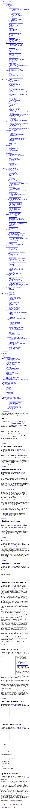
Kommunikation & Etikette (15, 197)
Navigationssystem (13, 249)
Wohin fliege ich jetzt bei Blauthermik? (17, 93)
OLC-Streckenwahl (13, 227)
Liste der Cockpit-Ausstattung (15, 172)
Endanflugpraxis (12, 272)
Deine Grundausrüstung (11, 20)
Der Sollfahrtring (12, 125)
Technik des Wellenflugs (14, 101)
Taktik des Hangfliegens (14, 323)
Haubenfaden (12, 106)
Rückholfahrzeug (13, 26)
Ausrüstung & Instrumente (12, 103)
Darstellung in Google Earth (15, 404)
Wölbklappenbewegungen (15, 185)
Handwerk (8, 253)
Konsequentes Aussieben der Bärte (16, 235)
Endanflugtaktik (12, 99)
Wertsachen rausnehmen (14, 61)
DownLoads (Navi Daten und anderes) (12, 398)
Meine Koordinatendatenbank (15, 402)
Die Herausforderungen (14, 302)
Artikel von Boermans (16, 793)
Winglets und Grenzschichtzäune (16, 210)
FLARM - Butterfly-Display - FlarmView (18, 120)
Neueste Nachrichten (8, 355)
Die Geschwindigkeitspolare (15, 124)
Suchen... (6, 353)
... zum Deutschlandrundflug (9, 168)
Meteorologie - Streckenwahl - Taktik (14, 214)
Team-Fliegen (12, 195)
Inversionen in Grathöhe (14, 307)
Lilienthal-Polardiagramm (22, 665)
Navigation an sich (13, 147)
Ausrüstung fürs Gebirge (11, 310)
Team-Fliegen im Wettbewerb (15, 280)
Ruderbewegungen (13, 98)
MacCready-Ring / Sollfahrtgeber (16, 116)
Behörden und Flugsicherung (12, 377)
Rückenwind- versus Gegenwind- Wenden (18, 284)
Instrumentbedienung (13, 75)
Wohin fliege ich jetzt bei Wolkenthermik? (18, 91)
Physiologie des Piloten (14, 8)
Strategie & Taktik (10, 274)
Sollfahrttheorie (12, 200)
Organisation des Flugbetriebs (15, 45)
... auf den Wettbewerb (8, 245)
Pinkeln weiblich (12, 30)
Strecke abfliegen (13, 152)
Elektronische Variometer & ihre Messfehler (18, 114)
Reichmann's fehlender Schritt (15, 202)
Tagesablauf (11, 275)
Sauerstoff (11, 303)
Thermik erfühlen (13, 83)
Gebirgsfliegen (9, 393)
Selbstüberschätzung (16, 19)
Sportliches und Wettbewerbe (12, 368)
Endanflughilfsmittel (13, 119)
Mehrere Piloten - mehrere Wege (16, 237)
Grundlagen (8, 387)
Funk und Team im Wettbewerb (16, 268)
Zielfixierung (14, 18)
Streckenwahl (9, 153)
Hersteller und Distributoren (12, 369)
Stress (13, 16)
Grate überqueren (13, 326)
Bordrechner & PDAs (14, 174)
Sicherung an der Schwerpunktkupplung (18, 312)
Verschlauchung (12, 118)
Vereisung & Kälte (13, 304)
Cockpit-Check (12, 71)
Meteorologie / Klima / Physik (12, 373)
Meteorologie (12, 76)
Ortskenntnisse (12, 299)
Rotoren (10, 144)
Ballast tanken (12, 179)
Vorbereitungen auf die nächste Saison (14, 70)
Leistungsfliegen (9, 392)
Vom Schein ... (6, 3)
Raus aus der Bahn (13, 60)
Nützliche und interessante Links (10, 358)
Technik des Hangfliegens (14, 100)
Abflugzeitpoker (12, 278)
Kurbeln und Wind (13, 192)
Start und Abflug (12, 265)
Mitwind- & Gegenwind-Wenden (16, 219)
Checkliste (11, 55)
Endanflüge (11, 165)
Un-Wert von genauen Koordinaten (16, 401)
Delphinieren (12, 187)
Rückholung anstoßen (14, 68)
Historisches (9, 367)
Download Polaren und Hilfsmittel (13, 409)
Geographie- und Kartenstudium (16, 78)
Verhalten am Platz (13, 40)
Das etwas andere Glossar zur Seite (11, 397)
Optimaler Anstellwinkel (14, 209)
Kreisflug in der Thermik (14, 84)
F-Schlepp (11, 35)
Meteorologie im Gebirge (14, 297)
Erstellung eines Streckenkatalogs (16, 155)
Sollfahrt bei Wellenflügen (14, 336)
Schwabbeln (11, 243)
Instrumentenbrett (13, 173)
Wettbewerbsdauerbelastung (15, 290)
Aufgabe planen (12, 51)
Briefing (11, 320)
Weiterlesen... (3, 443)
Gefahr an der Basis (13, 193)
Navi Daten (8, 399)
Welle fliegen (12, 333)
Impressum (5, 351)
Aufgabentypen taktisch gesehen (16, 277)
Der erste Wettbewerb (13, 254)
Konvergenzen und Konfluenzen (16, 218)
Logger (10, 250)
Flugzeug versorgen (13, 64)
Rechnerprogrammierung (14, 232)
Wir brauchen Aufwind (14, 133)
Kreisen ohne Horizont (14, 349)
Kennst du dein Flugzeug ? (15, 33)
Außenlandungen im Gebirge (15, 331)
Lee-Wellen (11, 141)
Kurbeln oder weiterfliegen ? (15, 182)
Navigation (8, 145)
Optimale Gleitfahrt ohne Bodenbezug (17, 126)
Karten (10, 149)
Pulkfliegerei (12, 270)
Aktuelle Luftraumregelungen (12, 365)
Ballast (10, 50)
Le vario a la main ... (13, 96)
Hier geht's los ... (10, 4)
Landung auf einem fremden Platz (16, 59)
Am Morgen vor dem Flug (15, 46)
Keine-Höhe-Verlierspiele (14, 159)
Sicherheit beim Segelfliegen (9, 383)
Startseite (3, 415)
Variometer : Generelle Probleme (16, 115)
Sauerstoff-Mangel (16, 11)
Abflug (10, 288)
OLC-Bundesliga (13, 228)
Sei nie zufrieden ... (13, 86)
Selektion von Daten (13, 403)
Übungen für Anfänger (11, 157)
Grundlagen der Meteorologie (15, 131)
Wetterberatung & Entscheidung (16, 44)
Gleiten (10, 90)
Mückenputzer (12, 178)
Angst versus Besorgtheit (17, 15)
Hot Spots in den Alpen (14, 308)
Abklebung (11, 54)
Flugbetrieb (8, 31)
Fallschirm (11, 105)
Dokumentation (12, 267)
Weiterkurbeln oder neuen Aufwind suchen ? (19, 183)
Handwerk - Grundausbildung (12, 80)
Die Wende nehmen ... (14, 283)
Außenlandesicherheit (13, 58)
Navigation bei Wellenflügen (15, 334)
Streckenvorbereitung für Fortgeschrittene (18, 230)
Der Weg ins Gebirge (10, 294)
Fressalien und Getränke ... (15, 49)
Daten (10, 74)
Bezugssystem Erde (13, 148)
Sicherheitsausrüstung (13, 25)
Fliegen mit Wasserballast (14, 188)
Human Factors (9, 5)
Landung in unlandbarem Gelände (16, 329)
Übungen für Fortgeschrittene (12, 234)
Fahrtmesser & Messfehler (14, 108)
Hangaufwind (12, 140)
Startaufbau (11, 264)
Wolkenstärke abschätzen (14, 162)
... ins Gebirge (6, 293)
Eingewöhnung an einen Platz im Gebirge (18, 338)
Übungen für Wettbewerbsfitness (13, 287)
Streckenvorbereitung (13, 150)
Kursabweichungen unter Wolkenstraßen (18, 222)
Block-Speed (12, 205)
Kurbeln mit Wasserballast (14, 189)
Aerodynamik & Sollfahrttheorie (13, 121)
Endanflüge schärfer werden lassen (16, 244)
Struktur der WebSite (8, 1)
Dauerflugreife (12, 160)
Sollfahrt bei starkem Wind (15, 207)
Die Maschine (12, 104)
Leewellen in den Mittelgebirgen (13, 376)
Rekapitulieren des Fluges (14, 66)
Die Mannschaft (12, 257)
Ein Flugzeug (12, 21)
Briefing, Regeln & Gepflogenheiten (17, 258)
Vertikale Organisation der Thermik (16, 138)
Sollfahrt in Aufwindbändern (15, 203)
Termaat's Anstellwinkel (6, 744)
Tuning (10, 73)
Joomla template (4, 807)
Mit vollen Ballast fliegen (14, 240)
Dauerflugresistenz (16, 13)
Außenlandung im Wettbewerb (15, 273)
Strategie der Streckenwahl (15, 154)
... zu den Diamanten (7, 79)
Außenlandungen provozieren (15, 167)
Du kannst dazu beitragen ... (15, 406)
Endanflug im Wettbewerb (15, 279)
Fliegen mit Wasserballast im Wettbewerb (18, 282)
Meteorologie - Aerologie (11, 130)
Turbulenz (11, 305)
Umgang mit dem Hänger (14, 39)
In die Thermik (12, 81)
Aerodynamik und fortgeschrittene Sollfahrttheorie (17, 199)
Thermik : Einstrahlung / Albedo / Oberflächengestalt (16, 135)
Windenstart (11, 36)
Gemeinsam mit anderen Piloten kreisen (17, 89)
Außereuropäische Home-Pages (13, 362)
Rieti (6, 515)
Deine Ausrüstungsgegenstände (16, 23)
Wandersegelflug (7, 357)
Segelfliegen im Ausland (8, 384)
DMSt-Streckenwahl (13, 225)
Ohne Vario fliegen (13, 242)
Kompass (11, 110)
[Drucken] (14, 423)
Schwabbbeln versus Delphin (15, 204)
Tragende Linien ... (13, 217)
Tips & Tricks (9, 378)
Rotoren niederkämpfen (14, 348)
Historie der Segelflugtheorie (9, 382)
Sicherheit (8, 394)
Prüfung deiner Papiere (14, 56)
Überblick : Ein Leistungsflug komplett (14, 43)
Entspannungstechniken (14, 198)
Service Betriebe (9, 363)
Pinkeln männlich (13, 29)
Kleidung (11, 24)
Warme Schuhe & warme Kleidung (16, 315)
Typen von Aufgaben (13, 259)
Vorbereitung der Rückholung (15, 53)
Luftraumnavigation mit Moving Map (17, 233)
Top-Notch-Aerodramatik (14, 213)
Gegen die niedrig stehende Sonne (16, 327)
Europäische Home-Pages (12, 360)
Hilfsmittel (11, 175)
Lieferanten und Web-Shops (12, 371)
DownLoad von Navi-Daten (15, 407)
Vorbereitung (12, 255)
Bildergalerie (6, 411)
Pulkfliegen (11, 289)
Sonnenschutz (12, 317)
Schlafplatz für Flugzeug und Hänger (17, 252)
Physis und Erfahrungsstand (15, 298)
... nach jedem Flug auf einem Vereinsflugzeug (19, 65)
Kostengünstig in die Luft (14, 34)
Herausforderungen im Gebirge (13, 300)
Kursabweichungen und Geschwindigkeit (18, 190)
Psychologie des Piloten (14, 14)
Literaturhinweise (7, 386)
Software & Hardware (11, 364)
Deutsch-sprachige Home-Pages (13, 359)
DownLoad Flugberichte (11, 408)
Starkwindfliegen (12, 324)
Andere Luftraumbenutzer (14, 309)
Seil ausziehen (12, 38)
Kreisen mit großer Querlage (15, 347)
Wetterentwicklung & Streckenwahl (17, 343)
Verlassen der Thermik (14, 88)
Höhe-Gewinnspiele (13, 158)
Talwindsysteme (12, 339)
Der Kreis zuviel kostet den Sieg (16, 285)
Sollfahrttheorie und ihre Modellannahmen (18, 123)
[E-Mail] (19, 423)
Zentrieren (11, 85)
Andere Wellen (12, 143)
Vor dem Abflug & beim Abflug (16, 269)
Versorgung (11, 28)
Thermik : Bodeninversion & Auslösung (18, 136)
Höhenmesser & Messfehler (15, 109)
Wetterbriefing (12, 48)
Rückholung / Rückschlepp (15, 69)
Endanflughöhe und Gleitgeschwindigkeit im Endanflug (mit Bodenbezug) (19, 129)
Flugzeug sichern (12, 63)
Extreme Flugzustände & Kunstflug (17, 194)
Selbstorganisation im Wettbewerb (16, 260)
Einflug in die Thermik (14, 184)
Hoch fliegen (12, 220)
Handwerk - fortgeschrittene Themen (14, 180)
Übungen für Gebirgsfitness (12, 344)
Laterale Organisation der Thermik (16, 139)
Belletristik (8, 396)
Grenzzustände (12, 163)
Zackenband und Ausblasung (15, 212)
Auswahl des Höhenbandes (15, 215)
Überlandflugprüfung (13, 164)
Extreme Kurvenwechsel (14, 346)
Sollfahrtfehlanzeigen (13, 208)
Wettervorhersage (10, 372)
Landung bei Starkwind (14, 328)
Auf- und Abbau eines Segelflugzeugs (17, 41)
